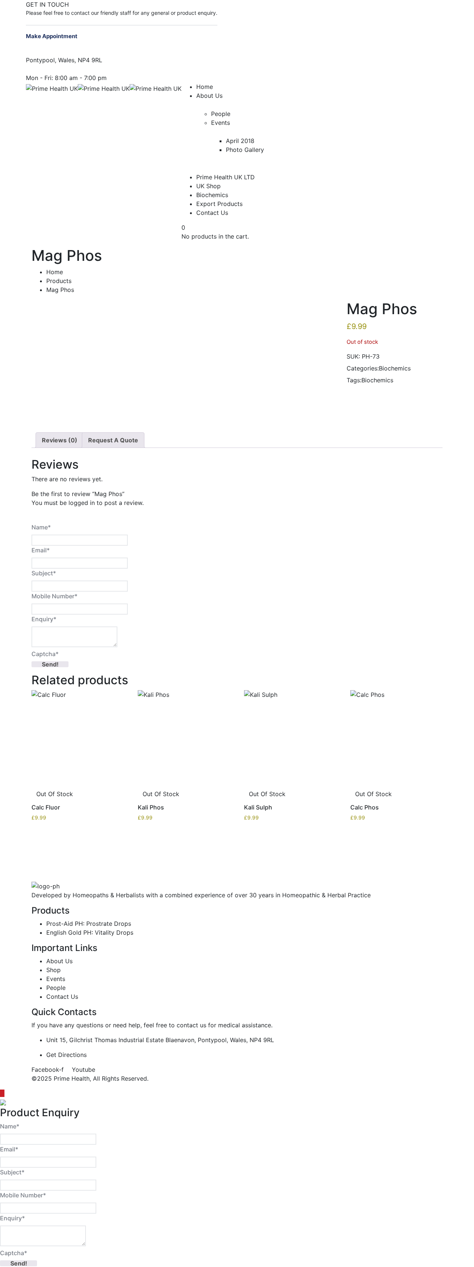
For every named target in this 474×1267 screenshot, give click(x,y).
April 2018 (240, 140)
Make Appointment (52, 36)
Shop (53, 970)
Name (41, 527)
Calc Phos (364, 807)
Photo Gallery (245, 149)
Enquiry (43, 619)
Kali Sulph (258, 807)
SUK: (353, 356)
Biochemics (212, 195)
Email (40, 550)
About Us (209, 95)
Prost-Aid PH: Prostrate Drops (88, 923)
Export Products (219, 203)
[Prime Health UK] (52, 88)
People (220, 113)
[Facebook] (219, 4)
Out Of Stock (54, 794)
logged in (82, 502)
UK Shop (208, 186)
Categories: (363, 368)
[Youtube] (226, 4)
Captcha (45, 654)
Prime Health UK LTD (225, 177)
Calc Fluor (45, 807)
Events (220, 122)
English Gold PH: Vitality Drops (89, 932)
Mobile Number (54, 596)
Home (204, 86)
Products (58, 281)
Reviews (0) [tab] (59, 440)
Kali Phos (151, 807)
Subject (43, 573)
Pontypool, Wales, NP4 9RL (64, 60)
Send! (50, 664)
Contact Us (212, 212)
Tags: (354, 380)
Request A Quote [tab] (113, 440)
